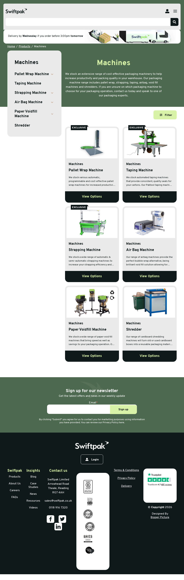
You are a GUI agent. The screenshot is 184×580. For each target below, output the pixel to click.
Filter (168, 115)
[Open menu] (175, 11)
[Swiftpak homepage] (92, 445)
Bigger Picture (160, 517)
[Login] (167, 11)
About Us (15, 483)
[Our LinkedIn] (58, 526)
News (33, 494)
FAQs (14, 497)
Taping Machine (28, 83)
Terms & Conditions (126, 470)
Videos (33, 507)
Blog (33, 476)
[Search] (174, 22)
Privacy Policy (126, 478)
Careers (15, 490)
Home (11, 46)
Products (24, 46)
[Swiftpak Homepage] (16, 11)
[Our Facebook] (50, 519)
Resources (33, 500)
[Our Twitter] (62, 519)
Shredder (22, 125)
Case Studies (33, 485)
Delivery (126, 486)
